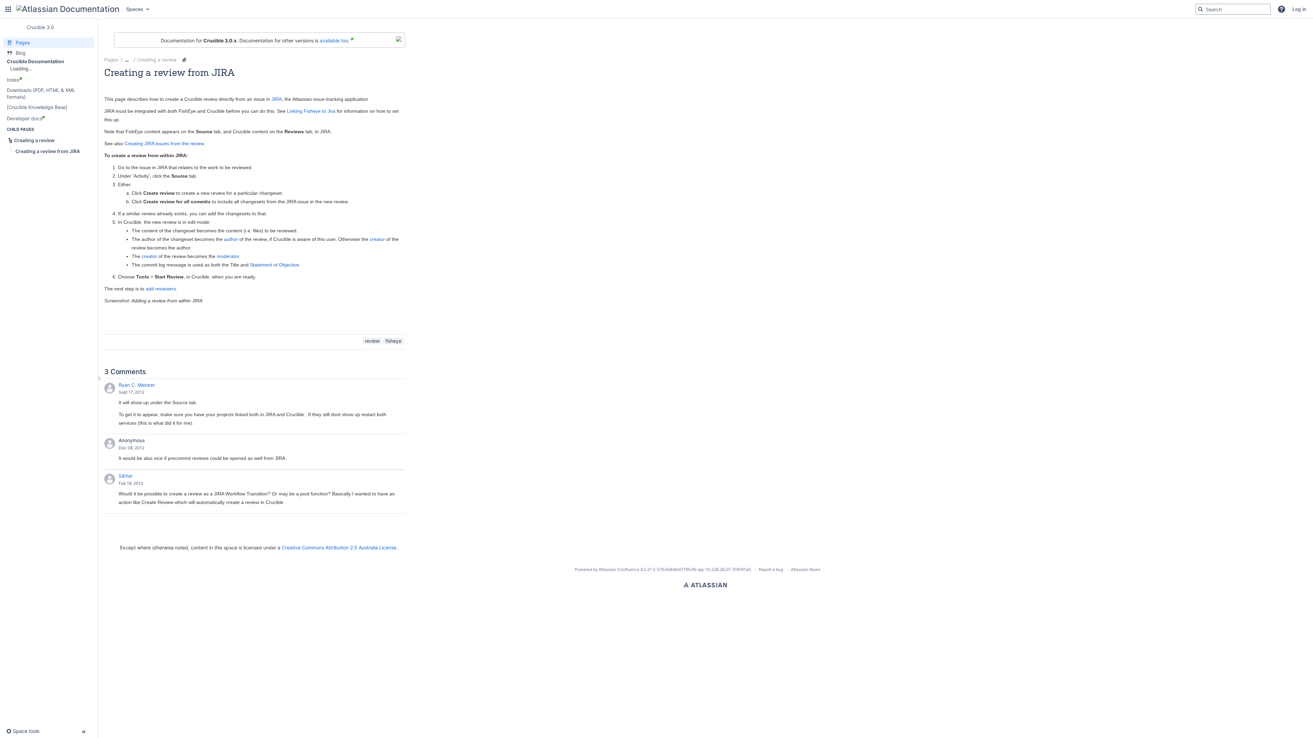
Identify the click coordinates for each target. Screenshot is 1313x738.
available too (334, 40)
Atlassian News (805, 569)
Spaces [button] (134, 9)
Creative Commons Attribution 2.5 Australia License (339, 547)
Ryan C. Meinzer (137, 385)
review (372, 341)
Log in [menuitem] (1299, 9)
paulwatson (220, 81)
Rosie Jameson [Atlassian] (151, 81)
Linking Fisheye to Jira (311, 111)
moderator (228, 256)
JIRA (276, 99)
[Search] (1200, 9)
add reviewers (161, 288)
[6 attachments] (184, 60)
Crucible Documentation (35, 61)
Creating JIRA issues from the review (164, 143)
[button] (8, 9)
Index (13, 80)
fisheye (393, 341)
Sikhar (126, 476)
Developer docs (24, 118)
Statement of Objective (274, 265)
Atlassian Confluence (619, 569)
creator (377, 239)
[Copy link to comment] (149, 392)
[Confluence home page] (68, 9)
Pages (111, 60)
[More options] (408, 60)
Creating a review (156, 60)
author (231, 239)
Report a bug (771, 569)
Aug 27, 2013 (250, 81)
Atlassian (705, 584)
